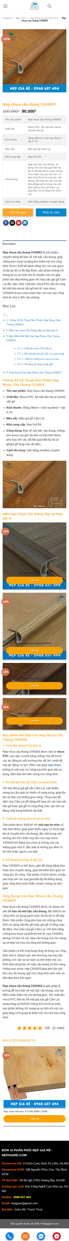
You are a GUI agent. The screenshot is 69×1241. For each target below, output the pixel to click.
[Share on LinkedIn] (25, 223)
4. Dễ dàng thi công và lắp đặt (37, 364)
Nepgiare (7, 18)
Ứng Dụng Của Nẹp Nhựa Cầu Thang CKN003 (35, 372)
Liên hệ (34, 580)
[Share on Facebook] (6, 223)
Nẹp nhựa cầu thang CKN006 (34, 678)
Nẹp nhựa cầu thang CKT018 (34, 573)
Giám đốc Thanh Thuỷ (28, 1209)
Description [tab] (9, 244)
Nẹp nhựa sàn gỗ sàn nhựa (44, 18)
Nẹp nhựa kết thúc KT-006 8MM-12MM (25, 1111)
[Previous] (6, 95)
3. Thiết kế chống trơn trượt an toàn (40, 359)
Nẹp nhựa (21, 18)
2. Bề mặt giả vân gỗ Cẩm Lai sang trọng (43, 353)
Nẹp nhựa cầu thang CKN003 (34, 713)
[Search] (49, 6)
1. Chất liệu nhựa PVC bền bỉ (37, 348)
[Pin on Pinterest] (19, 223)
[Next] (15, 95)
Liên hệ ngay (18, 212)
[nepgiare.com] (34, 6)
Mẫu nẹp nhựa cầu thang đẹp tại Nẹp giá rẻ (33, 330)
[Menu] (5, 6)
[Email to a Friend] (12, 223)
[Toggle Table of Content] (5, 315)
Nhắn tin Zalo (51, 212)
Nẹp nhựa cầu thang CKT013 (34, 643)
